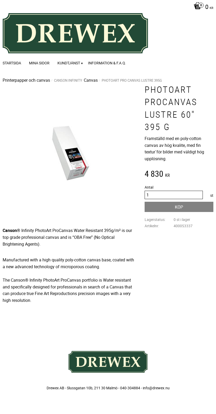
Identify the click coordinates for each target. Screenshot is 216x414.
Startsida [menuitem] (12, 62)
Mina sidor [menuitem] (39, 62)
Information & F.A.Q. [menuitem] (107, 62)
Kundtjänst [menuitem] (68, 62)
